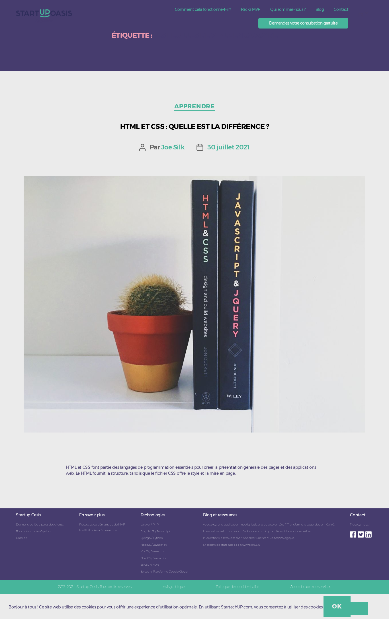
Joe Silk (173, 147)
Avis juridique (174, 586)
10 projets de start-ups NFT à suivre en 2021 (232, 545)
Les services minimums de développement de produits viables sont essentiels (256, 531)
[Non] (359, 608)
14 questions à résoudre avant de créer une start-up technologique (248, 538)
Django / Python (152, 538)
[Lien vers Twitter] (361, 532)
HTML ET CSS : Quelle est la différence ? (194, 126)
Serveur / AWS (150, 565)
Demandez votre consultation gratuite (303, 23)
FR (360, 15)
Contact (341, 9)
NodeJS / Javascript (154, 545)
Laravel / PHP (150, 524)
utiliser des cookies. (305, 607)
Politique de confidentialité (237, 586)
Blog (320, 9)
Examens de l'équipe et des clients (39, 524)
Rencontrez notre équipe (33, 531)
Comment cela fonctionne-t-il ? (203, 9)
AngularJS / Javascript (155, 531)
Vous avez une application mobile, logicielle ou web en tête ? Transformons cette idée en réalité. (268, 524)
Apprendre (194, 106)
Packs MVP (250, 9)
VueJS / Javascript (153, 551)
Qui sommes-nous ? (288, 9)
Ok (337, 606)
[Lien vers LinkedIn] (369, 532)
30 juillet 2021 (228, 147)
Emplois (21, 538)
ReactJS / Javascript (154, 558)
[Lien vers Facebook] (354, 532)
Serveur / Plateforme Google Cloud (164, 571)
